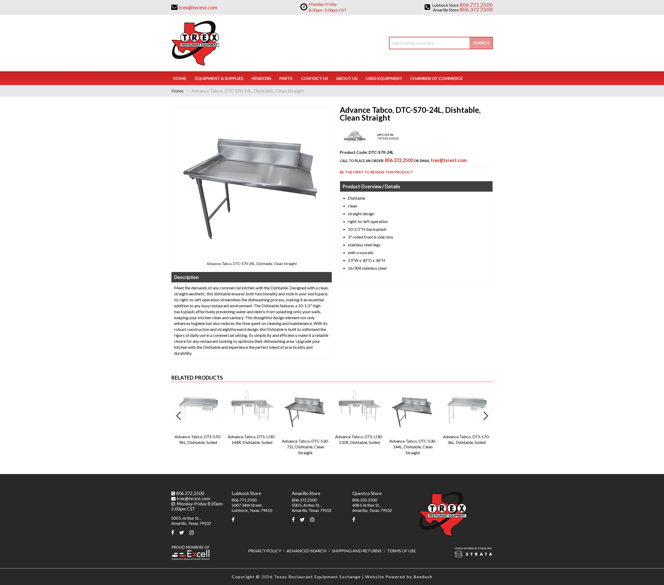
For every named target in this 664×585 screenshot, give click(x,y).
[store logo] (195, 43)
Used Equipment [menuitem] (384, 78)
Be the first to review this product (376, 172)
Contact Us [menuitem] (314, 78)
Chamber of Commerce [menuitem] (436, 78)
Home (177, 91)
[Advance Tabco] (355, 143)
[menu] (332, 78)
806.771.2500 (244, 499)
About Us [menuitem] (347, 78)
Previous (179, 416)
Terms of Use (401, 550)
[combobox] (441, 43)
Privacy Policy (264, 550)
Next (485, 416)
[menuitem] (219, 78)
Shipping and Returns (357, 550)
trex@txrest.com (449, 160)
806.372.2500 (399, 160)
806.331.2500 (364, 499)
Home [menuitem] (179, 78)
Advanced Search (307, 550)
